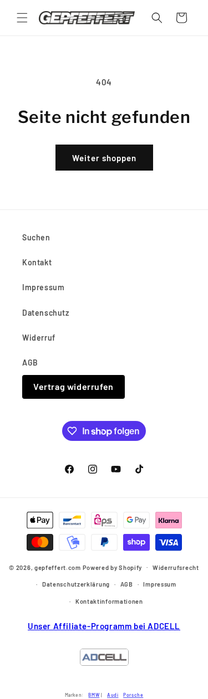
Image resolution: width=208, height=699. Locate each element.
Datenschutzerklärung (76, 584)
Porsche (133, 695)
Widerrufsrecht (176, 567)
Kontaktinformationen (109, 601)
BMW (93, 695)
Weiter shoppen (104, 158)
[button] (22, 18)
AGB (30, 362)
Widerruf (38, 337)
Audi (112, 695)
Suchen (36, 237)
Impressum (43, 287)
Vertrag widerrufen (73, 386)
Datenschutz (45, 312)
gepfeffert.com (57, 566)
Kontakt (37, 262)
